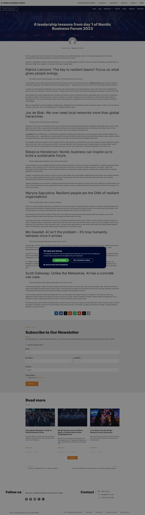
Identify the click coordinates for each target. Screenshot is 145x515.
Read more (79, 256)
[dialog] (72, 257)
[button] (56, 265)
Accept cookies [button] (60, 260)
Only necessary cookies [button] (82, 260)
